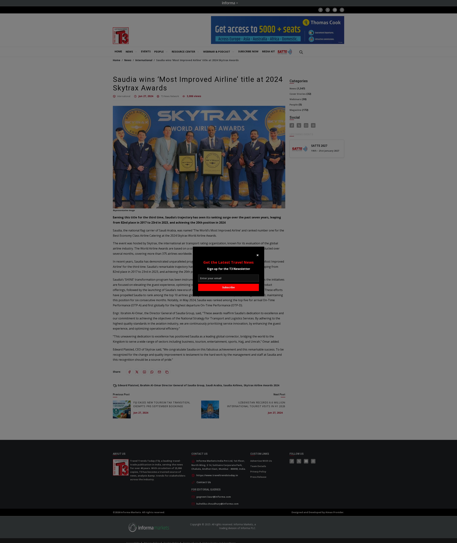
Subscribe (228, 287)
